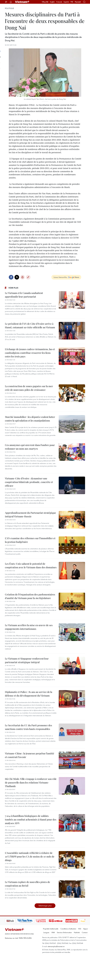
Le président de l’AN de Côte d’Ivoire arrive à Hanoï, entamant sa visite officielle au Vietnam (30, 325)
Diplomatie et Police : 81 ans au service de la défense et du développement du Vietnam (28, 693)
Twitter (16, 277)
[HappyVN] (75, 920)
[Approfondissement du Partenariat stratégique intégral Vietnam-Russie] (72, 520)
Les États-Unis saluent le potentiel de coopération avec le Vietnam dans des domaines (31, 565)
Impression (22, 277)
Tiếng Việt (45, 2)
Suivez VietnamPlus (60, 277)
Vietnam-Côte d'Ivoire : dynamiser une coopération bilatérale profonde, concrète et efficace (29, 482)
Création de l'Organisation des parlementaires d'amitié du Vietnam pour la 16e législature (30, 596)
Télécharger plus (45, 905)
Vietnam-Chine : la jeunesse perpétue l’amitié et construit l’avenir (29, 755)
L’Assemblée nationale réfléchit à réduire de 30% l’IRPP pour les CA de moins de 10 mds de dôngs (29, 856)
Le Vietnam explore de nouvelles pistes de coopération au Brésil (27, 883)
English (52, 2)
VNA (53, 932)
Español (66, 2)
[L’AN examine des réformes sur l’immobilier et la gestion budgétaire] (72, 545)
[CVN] (29, 920)
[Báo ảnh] (60, 920)
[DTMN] (44, 920)
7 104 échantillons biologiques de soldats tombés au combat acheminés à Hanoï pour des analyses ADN (30, 819)
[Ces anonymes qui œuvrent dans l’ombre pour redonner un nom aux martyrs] (72, 452)
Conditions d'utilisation (68, 929)
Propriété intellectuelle (50, 929)
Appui (85, 929)
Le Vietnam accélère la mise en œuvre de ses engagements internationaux (29, 626)
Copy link (28, 277)
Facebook (11, 277)
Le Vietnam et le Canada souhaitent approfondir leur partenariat (24, 294)
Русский (78, 2)
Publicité (77, 932)
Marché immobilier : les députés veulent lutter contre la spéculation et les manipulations (30, 418)
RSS (79, 929)
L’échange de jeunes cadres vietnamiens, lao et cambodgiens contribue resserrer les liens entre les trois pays (30, 352)
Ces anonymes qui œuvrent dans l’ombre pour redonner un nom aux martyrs (30, 446)
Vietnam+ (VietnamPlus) (22, 2)
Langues (46, 932)
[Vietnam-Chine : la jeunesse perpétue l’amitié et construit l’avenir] (72, 760)
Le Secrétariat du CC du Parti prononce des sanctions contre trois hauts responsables (28, 727)
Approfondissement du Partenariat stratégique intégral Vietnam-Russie (30, 514)
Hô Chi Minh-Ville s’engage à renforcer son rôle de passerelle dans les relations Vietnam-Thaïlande (31, 782)
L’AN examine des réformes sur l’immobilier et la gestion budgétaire (30, 540)
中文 (72, 2)
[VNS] (14, 920)
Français (59, 2)
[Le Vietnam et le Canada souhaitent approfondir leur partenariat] (72, 300)
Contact (84, 932)
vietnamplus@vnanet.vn (56, 946)
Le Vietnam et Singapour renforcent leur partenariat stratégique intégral (27, 660)
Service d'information (64, 932)
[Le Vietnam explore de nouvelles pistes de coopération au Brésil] (72, 889)
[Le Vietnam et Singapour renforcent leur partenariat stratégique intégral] (72, 665)
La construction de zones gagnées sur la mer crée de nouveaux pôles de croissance (29, 387)
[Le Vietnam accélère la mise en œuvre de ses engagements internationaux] (72, 632)
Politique (9, 8)
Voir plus (13, 287)
